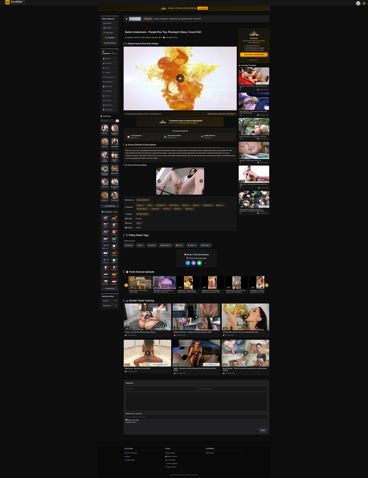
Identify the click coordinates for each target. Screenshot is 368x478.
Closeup (139, 205)
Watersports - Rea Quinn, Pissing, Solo (137, 368)
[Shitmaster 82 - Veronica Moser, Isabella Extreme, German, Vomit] (212, 282)
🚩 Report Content (170, 467)
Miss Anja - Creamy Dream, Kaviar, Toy (250, 160)
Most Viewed (109, 43)
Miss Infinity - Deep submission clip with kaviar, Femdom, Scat (163, 291)
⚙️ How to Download (131, 453)
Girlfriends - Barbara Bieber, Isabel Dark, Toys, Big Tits (253, 86)
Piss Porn (148, 19)
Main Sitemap (210, 453)
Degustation (207, 205)
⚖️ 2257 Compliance (171, 463)
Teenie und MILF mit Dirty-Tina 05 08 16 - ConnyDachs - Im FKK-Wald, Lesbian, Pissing (252, 210)
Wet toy (185, 205)
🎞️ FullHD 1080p (142, 214)
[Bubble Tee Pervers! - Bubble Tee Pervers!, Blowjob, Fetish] (196, 317)
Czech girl (155, 209)
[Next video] (266, 285)
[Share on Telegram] (188, 263)
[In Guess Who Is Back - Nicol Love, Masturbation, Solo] (245, 317)
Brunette (177, 209)
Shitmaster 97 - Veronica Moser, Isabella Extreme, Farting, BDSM (259, 291)
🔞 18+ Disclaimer (170, 460)
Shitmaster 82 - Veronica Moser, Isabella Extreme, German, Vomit (211, 291)
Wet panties (160, 205)
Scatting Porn (107, 305)
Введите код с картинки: (134, 413)
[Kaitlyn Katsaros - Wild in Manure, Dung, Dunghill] (140, 282)
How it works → (254, 60)
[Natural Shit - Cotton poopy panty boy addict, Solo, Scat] (254, 174)
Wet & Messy (146, 37)
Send (263, 430)
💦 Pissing (189, 209)
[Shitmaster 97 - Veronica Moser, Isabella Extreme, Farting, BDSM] (260, 282)
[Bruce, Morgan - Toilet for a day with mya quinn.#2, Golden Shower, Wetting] (245, 353)
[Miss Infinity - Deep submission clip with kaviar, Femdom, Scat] (164, 282)
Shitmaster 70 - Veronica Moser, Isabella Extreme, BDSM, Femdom (187, 291)
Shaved (195, 205)
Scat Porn (106, 300)
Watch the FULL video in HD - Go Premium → (221, 114)
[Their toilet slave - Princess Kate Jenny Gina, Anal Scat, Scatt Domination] (254, 101)
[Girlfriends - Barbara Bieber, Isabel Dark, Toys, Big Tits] (254, 76)
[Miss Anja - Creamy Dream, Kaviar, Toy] (254, 150)
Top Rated (109, 37)
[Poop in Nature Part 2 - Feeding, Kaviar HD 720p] (254, 126)
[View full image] (180, 181)
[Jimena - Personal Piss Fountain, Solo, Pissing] (147, 317)
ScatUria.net (135, 19)
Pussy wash (173, 205)
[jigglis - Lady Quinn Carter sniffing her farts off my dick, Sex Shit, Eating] (196, 353)
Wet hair (166, 209)
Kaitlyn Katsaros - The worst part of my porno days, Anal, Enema (235, 291)
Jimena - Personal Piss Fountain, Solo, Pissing (140, 332)
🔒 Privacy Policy (170, 453)
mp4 (138, 223)
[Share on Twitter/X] (205, 263)
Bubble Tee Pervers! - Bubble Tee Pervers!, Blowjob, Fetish (193, 332)
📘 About (127, 456)
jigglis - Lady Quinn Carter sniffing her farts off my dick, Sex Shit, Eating (195, 369)
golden (135, 158)
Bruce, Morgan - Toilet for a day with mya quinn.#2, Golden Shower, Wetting (245, 369)
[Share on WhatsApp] (199, 263)
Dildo (149, 205)
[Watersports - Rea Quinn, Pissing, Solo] (147, 353)
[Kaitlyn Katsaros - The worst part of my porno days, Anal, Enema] (236, 282)
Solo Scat (155, 37)
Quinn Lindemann (142, 200)
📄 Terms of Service (171, 456)
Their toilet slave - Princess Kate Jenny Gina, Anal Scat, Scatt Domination (253, 112)
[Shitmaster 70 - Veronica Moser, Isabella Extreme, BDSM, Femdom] (188, 282)
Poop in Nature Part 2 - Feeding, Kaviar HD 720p (253, 136)
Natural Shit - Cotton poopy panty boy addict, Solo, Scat (253, 185)
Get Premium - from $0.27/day (254, 54)
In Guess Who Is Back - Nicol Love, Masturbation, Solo (240, 332)
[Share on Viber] (193, 263)
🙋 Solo (219, 205)
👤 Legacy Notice (130, 460)
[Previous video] (126, 285)
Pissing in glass (141, 209)
